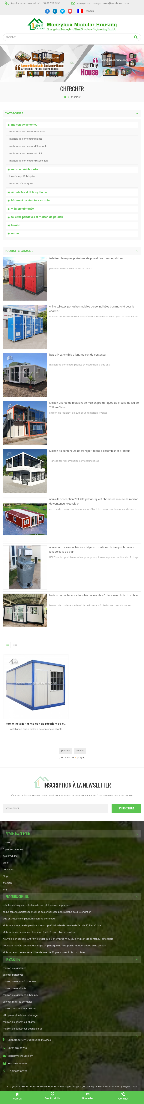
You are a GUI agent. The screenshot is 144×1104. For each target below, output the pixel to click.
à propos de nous (13, 849)
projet (6, 863)
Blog (5, 876)
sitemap (7, 883)
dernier (80, 751)
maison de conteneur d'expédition (28, 161)
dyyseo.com (130, 1086)
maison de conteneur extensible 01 (22, 1029)
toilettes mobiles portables (17, 1002)
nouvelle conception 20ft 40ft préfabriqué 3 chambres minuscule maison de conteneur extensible (93, 501)
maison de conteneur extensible (27, 131)
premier (65, 751)
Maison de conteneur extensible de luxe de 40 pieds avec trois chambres (94, 596)
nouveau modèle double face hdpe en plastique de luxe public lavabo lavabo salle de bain (92, 550)
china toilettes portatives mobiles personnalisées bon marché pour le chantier (91, 309)
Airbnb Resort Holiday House (29, 192)
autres (15, 234)
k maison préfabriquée (22, 176)
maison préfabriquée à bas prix (20, 995)
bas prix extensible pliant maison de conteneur (77, 355)
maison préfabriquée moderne (20, 981)
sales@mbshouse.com (116, 3)
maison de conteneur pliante (25, 139)
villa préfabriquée (22, 209)
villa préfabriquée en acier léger (20, 1015)
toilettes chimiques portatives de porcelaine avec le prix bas (86, 259)
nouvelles (8, 869)
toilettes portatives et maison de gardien (37, 217)
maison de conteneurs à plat (25, 153)
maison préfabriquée (24, 170)
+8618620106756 (50, 3)
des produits (10, 856)
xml (5, 890)
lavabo (15, 225)
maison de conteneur (24, 125)
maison (7, 842)
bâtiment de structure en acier (30, 201)
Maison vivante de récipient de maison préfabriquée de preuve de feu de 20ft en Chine (94, 405)
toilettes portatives (13, 975)
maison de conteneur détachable (28, 146)
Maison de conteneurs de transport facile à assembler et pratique (89, 451)
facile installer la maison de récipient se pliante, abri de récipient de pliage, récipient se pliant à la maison (37, 723)
